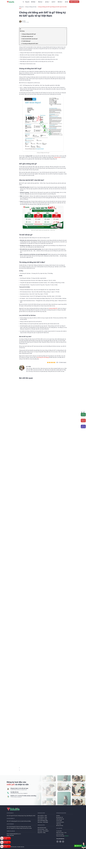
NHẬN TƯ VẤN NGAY (74, 1)
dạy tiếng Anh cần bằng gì (43, 357)
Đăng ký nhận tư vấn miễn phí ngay (19, 788)
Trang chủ (27, 1)
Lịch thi (53, 1)
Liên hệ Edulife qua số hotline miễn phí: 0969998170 (19, 793)
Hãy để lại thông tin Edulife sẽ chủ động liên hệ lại (19, 789)
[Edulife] (10, 2)
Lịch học (47, 1)
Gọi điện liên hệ (14, 792)
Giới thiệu (33, 1)
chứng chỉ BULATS (53, 308)
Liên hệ (66, 1)
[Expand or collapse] (65, 29)
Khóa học (40, 1)
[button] (20, 768)
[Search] (23, 2)
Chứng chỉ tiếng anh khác (30, 6)
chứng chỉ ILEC (57, 157)
